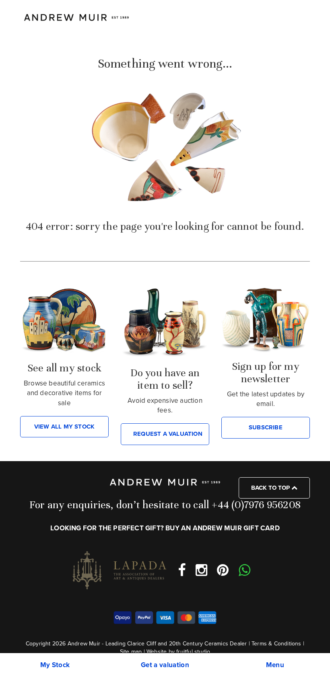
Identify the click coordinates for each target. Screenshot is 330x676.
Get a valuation (165, 665)
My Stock (55, 665)
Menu (275, 665)
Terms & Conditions (276, 643)
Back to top (271, 487)
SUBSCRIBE (266, 427)
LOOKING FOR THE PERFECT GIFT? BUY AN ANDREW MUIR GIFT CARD (165, 528)
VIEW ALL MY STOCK (64, 426)
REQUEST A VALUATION (167, 433)
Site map (131, 651)
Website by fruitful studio (178, 651)
